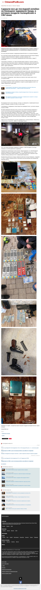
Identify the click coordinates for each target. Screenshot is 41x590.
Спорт (3, 535)
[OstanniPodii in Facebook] (20, 582)
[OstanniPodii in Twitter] (20, 578)
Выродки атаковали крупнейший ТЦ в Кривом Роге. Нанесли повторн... (18, 485)
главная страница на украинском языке (9, 571)
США (12, 526)
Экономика (4, 533)
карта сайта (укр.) (5, 563)
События (14, 5)
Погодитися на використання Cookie (20, 588)
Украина (18, 5)
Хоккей (11, 537)
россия (3, 526)
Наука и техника (5, 540)
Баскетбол (22, 537)
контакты (3, 567)
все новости (3, 463)
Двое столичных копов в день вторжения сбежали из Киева (16, 508)
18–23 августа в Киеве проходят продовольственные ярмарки (17, 469)
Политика (4, 529)
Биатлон (27, 537)
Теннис (31, 537)
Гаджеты (13, 541)
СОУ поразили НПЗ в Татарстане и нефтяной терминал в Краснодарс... (18, 473)
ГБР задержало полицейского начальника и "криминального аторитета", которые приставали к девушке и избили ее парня (21, 97)
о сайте (3, 565)
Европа (7, 526)
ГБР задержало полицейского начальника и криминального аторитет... (18, 500)
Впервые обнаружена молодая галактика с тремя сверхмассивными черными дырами (19, 453)
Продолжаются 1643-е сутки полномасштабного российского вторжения (17, 450)
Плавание (36, 537)
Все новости (9, 5)
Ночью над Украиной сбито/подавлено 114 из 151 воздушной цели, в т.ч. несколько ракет (20, 447)
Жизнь (3, 544)
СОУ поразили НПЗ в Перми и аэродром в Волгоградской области (17, 477)
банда (3, 435)
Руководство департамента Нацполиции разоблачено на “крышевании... (18, 504)
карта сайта (4, 561)
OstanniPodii (3, 5)
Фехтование (16, 537)
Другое (17, 541)
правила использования (6, 569)
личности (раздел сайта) (6, 573)
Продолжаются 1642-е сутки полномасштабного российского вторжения (17, 461)
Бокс (7, 537)
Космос (3, 541)
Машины (8, 541)
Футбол (3, 537)
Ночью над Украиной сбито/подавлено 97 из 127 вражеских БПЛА (15, 458)
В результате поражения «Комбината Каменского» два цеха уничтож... (18, 481)
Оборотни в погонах (6, 433)
